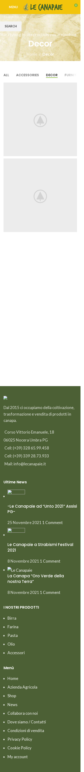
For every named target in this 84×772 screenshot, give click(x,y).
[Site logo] (43, 6)
